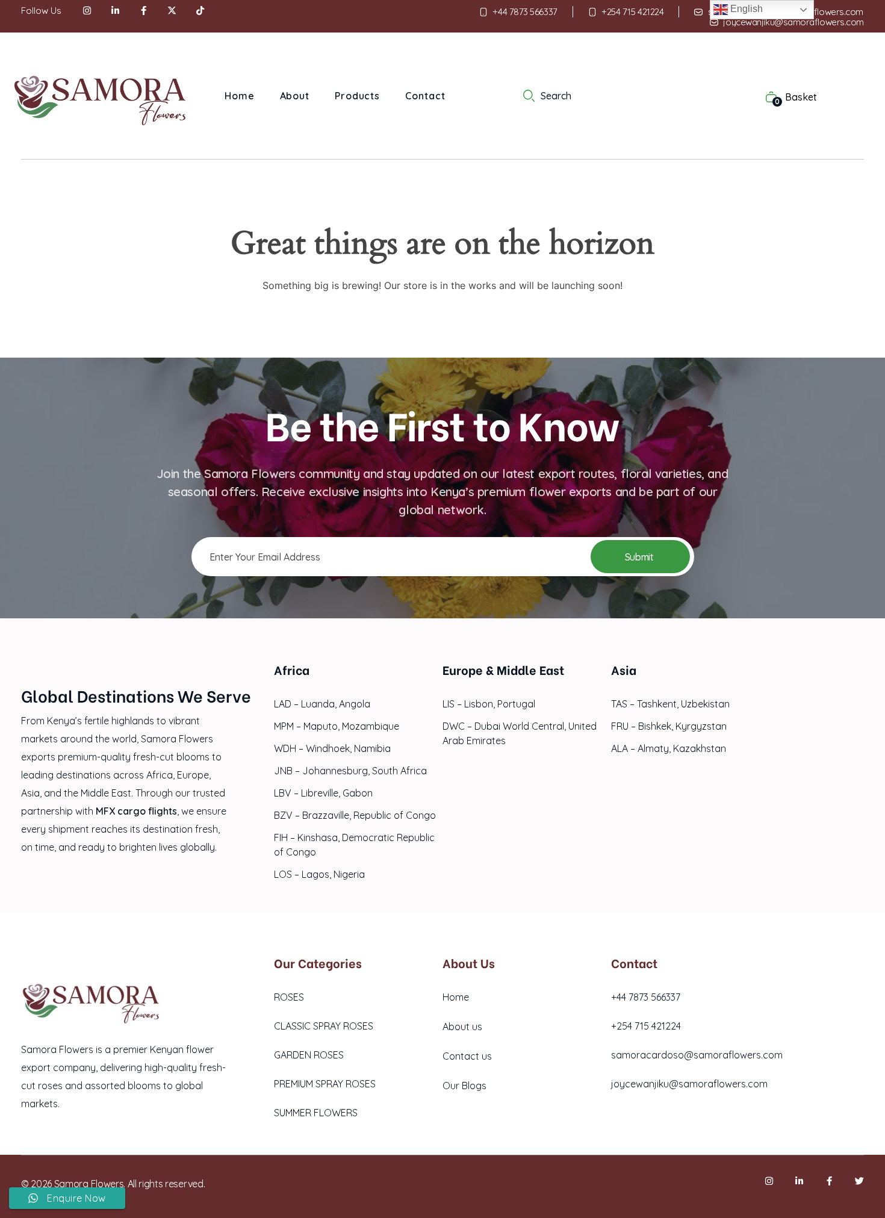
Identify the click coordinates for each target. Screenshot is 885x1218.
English (745, 9)
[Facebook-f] (829, 1180)
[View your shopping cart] (765, 96)
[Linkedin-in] (799, 1180)
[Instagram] (769, 1180)
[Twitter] (859, 1180)
